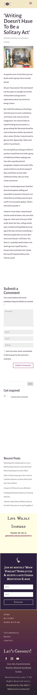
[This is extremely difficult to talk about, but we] (18, 427)
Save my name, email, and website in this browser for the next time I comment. (18, 355)
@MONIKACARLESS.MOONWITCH (18, 536)
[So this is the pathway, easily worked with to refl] (18, 444)
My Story (9, 618)
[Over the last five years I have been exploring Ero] (32, 543)
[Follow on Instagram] (11, 658)
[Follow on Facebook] (6, 658)
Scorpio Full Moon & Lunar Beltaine (17, 488)
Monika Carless (9, 38)
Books (7, 637)
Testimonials (11, 633)
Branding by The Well (17, 685)
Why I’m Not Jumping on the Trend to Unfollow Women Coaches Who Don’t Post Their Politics (18, 479)
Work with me (12, 622)
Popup (18, 605)
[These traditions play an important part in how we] (4, 548)
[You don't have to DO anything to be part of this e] (18, 410)
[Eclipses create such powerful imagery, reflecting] (13, 548)
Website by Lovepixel (18, 689)
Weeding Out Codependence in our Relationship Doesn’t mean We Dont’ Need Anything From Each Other (17, 467)
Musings (24, 38)
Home (7, 614)
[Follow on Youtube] (17, 658)
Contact (8, 640)
